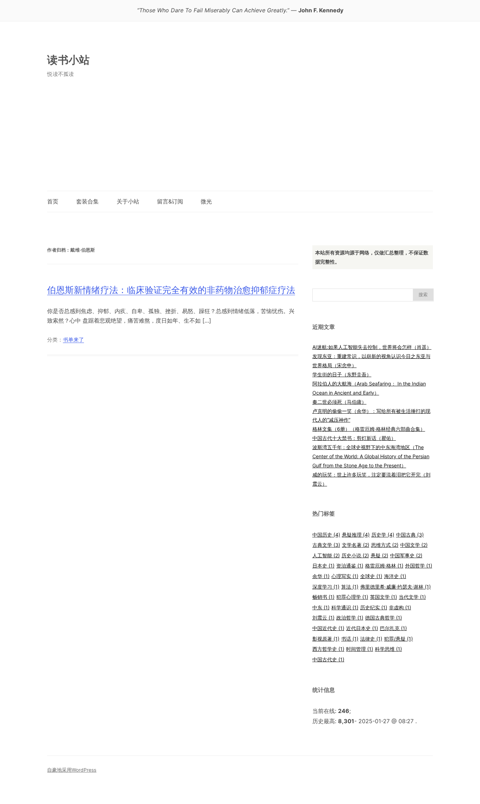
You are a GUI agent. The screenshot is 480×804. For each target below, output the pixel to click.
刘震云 (323, 618)
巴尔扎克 (393, 628)
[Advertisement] (240, 138)
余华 (321, 576)
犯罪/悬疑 (398, 639)
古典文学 (326, 545)
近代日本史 (362, 628)
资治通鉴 (349, 566)
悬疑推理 (356, 535)
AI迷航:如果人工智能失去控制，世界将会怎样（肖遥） (372, 347)
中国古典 (410, 535)
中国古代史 (328, 659)
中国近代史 (328, 628)
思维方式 (384, 545)
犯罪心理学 (352, 597)
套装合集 (87, 201)
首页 (52, 201)
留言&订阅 (170, 201)
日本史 (323, 566)
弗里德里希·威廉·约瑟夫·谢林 (395, 587)
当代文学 (412, 597)
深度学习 (325, 587)
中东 (321, 607)
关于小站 (128, 201)
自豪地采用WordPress (71, 770)
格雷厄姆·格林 (384, 566)
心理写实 (344, 576)
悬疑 (379, 555)
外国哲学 (418, 566)
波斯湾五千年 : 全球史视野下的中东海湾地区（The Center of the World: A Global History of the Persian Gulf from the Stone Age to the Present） (370, 456)
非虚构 (400, 607)
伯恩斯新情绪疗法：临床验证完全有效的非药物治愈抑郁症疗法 (171, 290)
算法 (349, 587)
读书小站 (68, 59)
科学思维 (388, 649)
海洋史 (395, 576)
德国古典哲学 (383, 618)
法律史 (371, 639)
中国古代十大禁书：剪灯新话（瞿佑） (354, 438)
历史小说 (355, 555)
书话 (349, 639)
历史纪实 (373, 607)
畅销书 (323, 597)
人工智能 (326, 555)
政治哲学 (349, 618)
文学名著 (355, 545)
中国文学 (414, 545)
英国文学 (383, 597)
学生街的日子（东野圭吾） (341, 374)
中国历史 (326, 535)
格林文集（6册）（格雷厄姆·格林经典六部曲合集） (368, 429)
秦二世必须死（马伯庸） (339, 402)
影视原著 (325, 639)
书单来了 (73, 340)
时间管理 (359, 649)
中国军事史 (406, 555)
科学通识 (344, 607)
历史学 (382, 535)
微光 (206, 201)
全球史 (371, 576)
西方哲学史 (328, 649)
